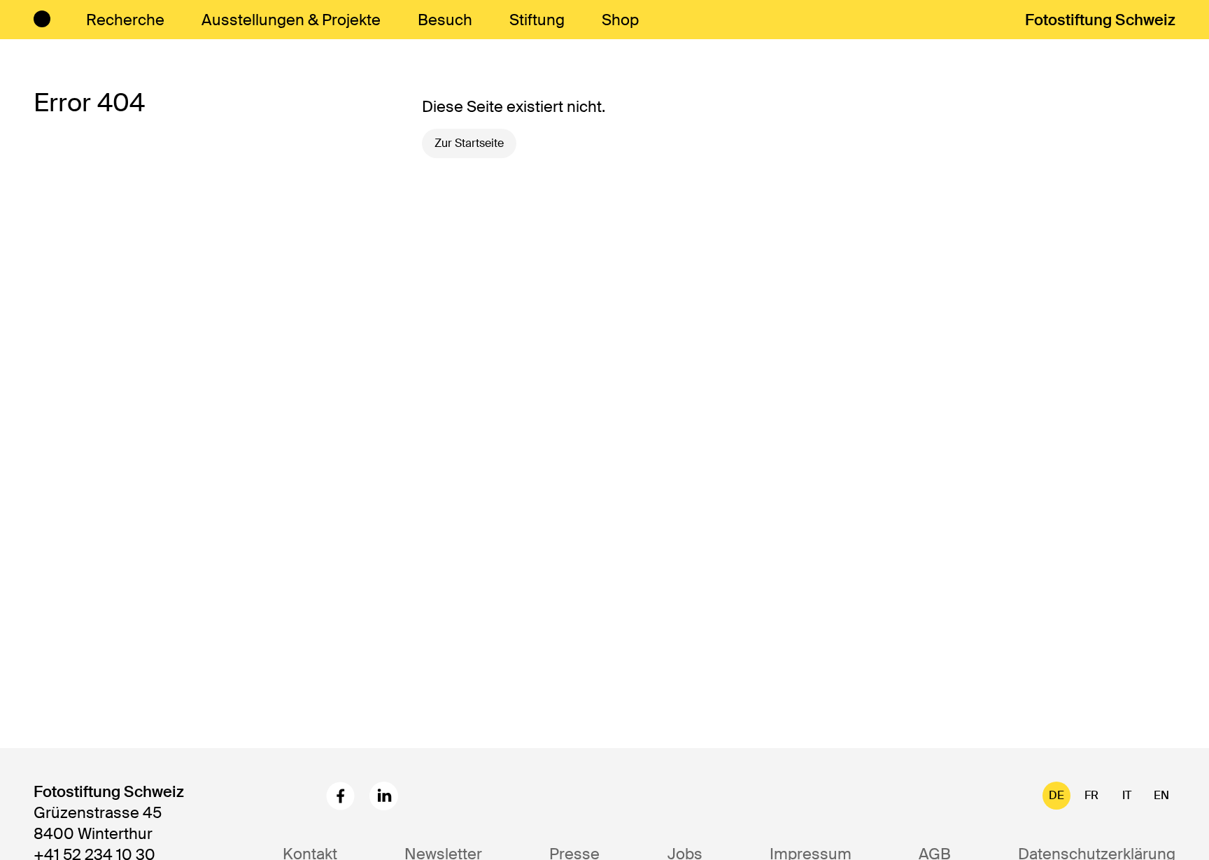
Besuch (445, 20)
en (1161, 795)
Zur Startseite (469, 143)
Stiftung (537, 20)
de (1056, 795)
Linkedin (383, 796)
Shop (620, 20)
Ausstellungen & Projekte (291, 20)
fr (1091, 795)
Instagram (297, 796)
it (1126, 795)
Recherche (125, 20)
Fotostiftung (1100, 20)
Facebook (340, 796)
